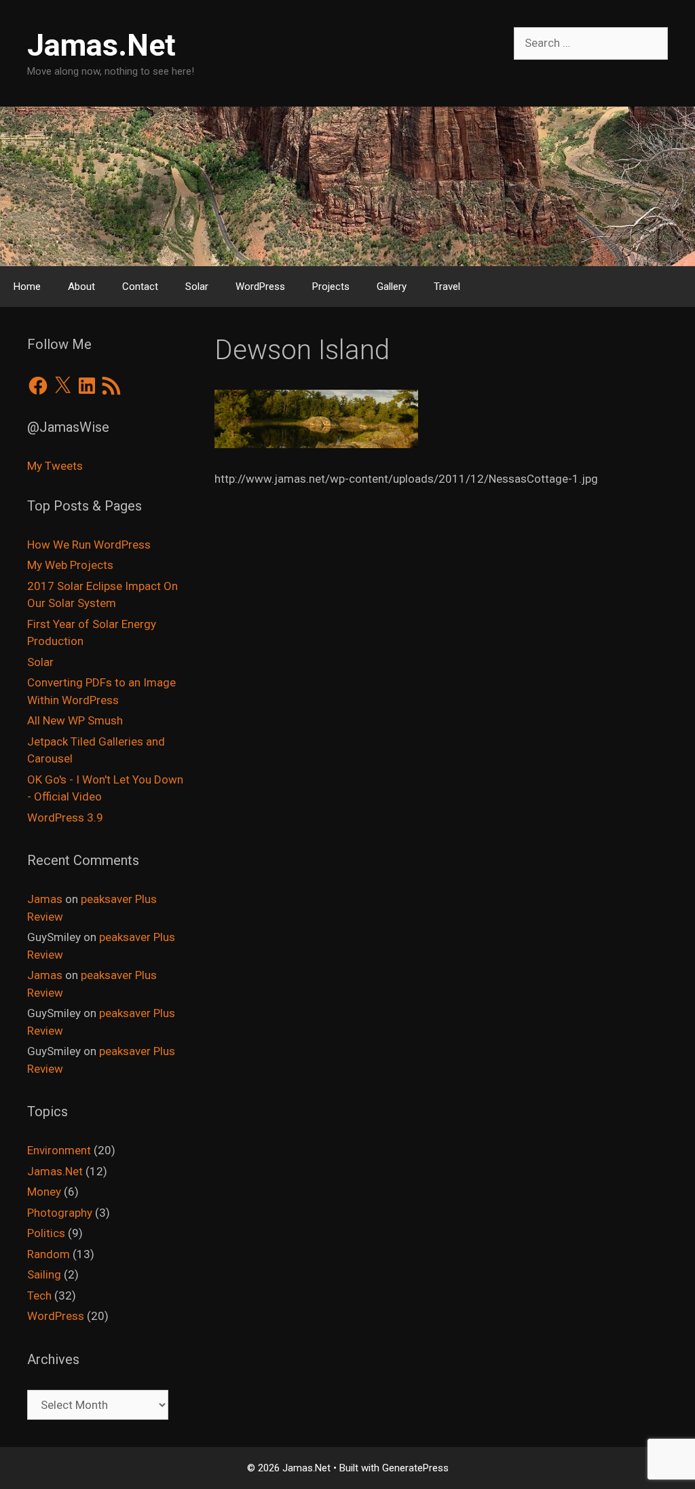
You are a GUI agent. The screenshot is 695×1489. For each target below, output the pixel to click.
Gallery (392, 286)
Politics (46, 1233)
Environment (59, 1150)
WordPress (260, 286)
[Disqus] (441, 695)
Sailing (44, 1274)
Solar (196, 286)
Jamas (44, 899)
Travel (447, 286)
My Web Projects (70, 565)
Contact (140, 286)
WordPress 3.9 (65, 817)
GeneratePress (415, 1468)
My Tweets (55, 466)
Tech (39, 1295)
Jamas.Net (101, 45)
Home (27, 286)
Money (44, 1191)
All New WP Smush (75, 720)
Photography (59, 1212)
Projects (331, 286)
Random (48, 1254)
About (81, 286)
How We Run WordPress (89, 544)
